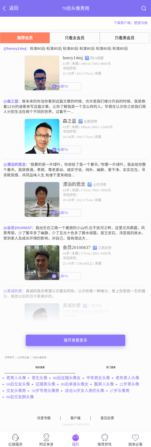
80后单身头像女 (74, 384)
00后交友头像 (18, 384)
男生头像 (39, 378)
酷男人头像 (104, 384)
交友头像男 (16, 391)
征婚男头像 (45, 384)
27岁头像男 (120, 391)
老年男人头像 (127, 378)
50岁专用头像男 (45, 391)
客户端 (75, 418)
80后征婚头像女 (67, 378)
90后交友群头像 (20, 397)
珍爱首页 (9, 357)
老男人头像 (16, 378)
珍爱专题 (44, 418)
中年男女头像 (98, 378)
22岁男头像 (23, 357)
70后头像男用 (39, 357)
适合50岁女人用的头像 (84, 391)
